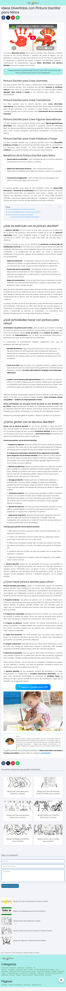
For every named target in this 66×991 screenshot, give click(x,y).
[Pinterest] (13, 18)
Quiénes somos (36, 985)
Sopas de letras (39, 975)
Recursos (12, 975)
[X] (8, 18)
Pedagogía (32, 973)
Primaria (47, 973)
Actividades (11, 969)
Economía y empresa (43, 971)
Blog (25, 969)
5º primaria (28, 968)
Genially (54, 971)
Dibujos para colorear (28, 971)
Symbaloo (48, 975)
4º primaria (20, 968)
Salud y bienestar (27, 975)
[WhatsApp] (18, 18)
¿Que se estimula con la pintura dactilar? (21, 209)
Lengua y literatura (13, 973)
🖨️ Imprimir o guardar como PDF (33, 686)
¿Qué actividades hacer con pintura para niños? (24, 212)
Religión (18, 975)
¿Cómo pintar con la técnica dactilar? (20, 215)
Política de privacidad (15, 985)
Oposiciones (24, 973)
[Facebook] (3, 18)
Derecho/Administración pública (44, 969)
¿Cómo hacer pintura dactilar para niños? (25, 217)
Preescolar (40, 973)
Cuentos (30, 969)
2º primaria (4, 968)
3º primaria (12, 968)
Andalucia (19, 969)
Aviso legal (26, 985)
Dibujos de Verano (15, 971)
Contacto (4, 985)
